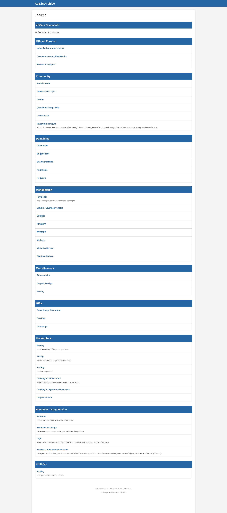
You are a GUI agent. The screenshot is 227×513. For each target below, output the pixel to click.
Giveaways (42, 326)
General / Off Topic (46, 91)
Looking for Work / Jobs (49, 378)
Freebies (41, 318)
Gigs (39, 438)
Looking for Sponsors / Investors (53, 389)
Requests (41, 178)
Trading (40, 367)
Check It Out (43, 116)
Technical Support (46, 64)
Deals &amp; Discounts (48, 310)
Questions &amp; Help (48, 108)
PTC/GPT (41, 232)
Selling (40, 356)
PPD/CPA (41, 224)
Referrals (41, 416)
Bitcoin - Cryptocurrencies (50, 208)
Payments (42, 197)
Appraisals (42, 170)
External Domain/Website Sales (52, 449)
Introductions (43, 83)
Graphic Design (44, 283)
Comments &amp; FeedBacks (52, 56)
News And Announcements (50, 48)
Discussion (42, 146)
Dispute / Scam (44, 397)
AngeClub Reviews (46, 124)
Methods (41, 240)
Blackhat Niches (45, 256)
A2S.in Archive (45, 3)
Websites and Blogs (47, 427)
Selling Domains (45, 162)
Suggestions (43, 154)
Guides (40, 99)
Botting (40, 291)
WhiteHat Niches (45, 248)
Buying (40, 345)
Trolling (40, 471)
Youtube (41, 216)
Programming (43, 275)
